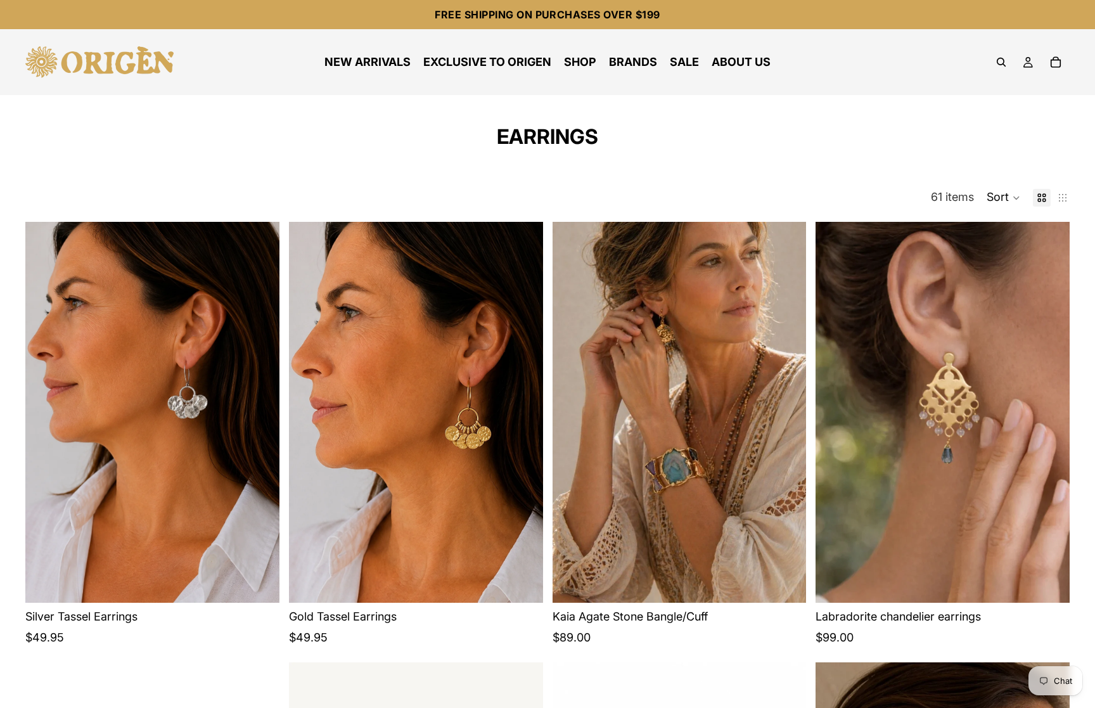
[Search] (1001, 62)
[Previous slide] (44, 412)
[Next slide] (260, 412)
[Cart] (1056, 62)
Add (270, 582)
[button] (1003, 198)
